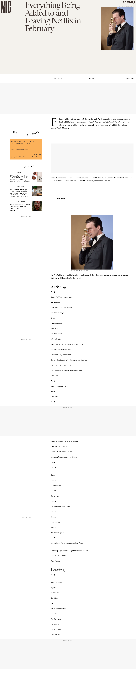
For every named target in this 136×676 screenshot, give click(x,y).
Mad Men (83, 181)
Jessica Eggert (57, 78)
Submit (37, 154)
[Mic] (6, 7)
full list (60, 275)
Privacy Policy (13, 157)
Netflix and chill (57, 278)
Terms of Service (35, 156)
